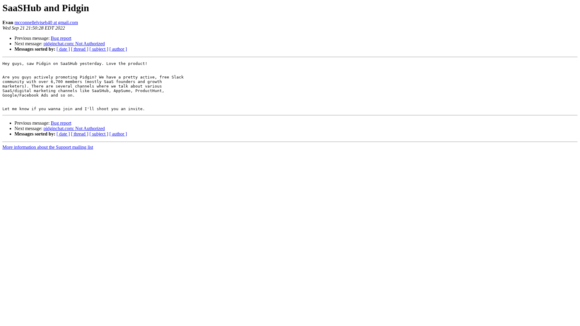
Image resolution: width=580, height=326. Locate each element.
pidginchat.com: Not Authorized (74, 43)
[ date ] (63, 49)
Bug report (61, 38)
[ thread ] (79, 49)
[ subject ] (98, 49)
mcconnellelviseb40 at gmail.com (46, 22)
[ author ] (118, 49)
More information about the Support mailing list (47, 147)
